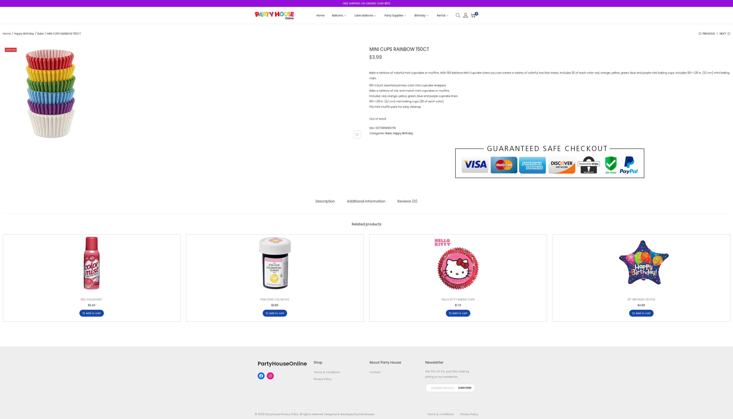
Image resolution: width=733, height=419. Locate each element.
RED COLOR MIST (92, 299)
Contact (375, 372)
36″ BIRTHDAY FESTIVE (641, 299)
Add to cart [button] (93, 313)
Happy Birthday (24, 34)
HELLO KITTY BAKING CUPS (458, 299)
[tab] (325, 201)
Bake (40, 34)
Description (325, 201)
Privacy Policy (323, 379)
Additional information (366, 201)
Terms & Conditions (327, 372)
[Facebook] (261, 375)
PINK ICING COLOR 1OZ (275, 299)
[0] (473, 15)
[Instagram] (270, 375)
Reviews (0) (407, 201)
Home (7, 34)
